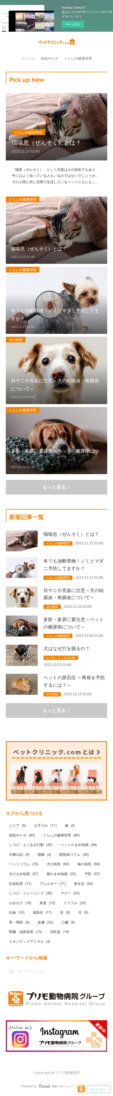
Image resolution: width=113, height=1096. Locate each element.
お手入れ (45, 825)
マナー (70, 892)
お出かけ (20, 902)
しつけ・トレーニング (30, 892)
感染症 (42, 912)
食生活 (83, 883)
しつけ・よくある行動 (60, 658)
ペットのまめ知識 (79, 844)
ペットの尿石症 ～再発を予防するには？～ (74, 681)
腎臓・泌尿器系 (25, 931)
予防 (92, 873)
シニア (17, 825)
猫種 (44, 854)
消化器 (59, 931)
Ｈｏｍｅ (28, 58)
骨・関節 (19, 921)
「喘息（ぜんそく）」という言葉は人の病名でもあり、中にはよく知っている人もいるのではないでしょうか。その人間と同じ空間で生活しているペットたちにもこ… (55, 175)
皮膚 (45, 921)
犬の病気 (16, 339)
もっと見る (54, 487)
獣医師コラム (74, 854)
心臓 (68, 921)
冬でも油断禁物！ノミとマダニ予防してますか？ (73, 564)
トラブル (74, 902)
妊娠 (17, 912)
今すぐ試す (73, 24)
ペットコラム (24, 863)
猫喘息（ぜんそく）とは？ (46, 142)
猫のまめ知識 (61, 873)
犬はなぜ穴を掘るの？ (66, 648)
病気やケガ (49, 58)
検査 (47, 902)
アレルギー (53, 883)
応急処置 (20, 883)
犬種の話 (19, 854)
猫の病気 (88, 863)
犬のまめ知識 (24, 873)
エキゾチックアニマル (29, 941)
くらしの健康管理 (78, 58)
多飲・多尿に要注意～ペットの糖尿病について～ (73, 623)
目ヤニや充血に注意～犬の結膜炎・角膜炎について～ (73, 594)
